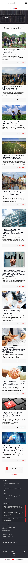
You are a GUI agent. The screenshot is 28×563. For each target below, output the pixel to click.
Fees (5, 493)
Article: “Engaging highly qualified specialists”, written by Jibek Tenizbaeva (13, 312)
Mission (6, 485)
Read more (21, 62)
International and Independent (12, 488)
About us (4, 480)
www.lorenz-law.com (9, 539)
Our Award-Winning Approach (12, 496)
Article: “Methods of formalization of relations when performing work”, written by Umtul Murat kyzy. (13, 350)
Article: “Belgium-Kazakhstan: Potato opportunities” (12, 122)
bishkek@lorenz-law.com (10, 542)
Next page (13, 474)
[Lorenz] (14, 3)
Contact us (7, 498)
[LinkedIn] (14, 555)
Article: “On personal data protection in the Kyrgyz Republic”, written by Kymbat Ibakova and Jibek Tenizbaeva (12, 448)
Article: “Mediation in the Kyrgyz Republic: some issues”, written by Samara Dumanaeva (14, 383)
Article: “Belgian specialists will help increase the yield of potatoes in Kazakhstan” (13, 88)
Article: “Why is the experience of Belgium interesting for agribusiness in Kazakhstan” (13, 157)
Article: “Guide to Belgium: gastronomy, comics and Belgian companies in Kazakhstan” (13, 193)
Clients (6, 491)
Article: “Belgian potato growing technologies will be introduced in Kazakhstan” (13, 51)
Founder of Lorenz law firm (11, 483)
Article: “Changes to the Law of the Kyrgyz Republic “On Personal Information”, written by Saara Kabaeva (13, 415)
